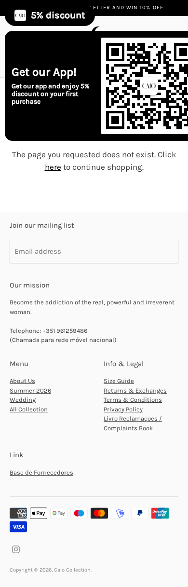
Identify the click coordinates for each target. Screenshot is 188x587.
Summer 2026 (30, 390)
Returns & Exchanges (135, 390)
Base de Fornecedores (41, 472)
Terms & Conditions (133, 399)
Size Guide (119, 380)
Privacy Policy (123, 409)
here (53, 167)
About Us (22, 380)
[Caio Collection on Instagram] (16, 549)
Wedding (23, 399)
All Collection (29, 409)
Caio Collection (72, 570)
